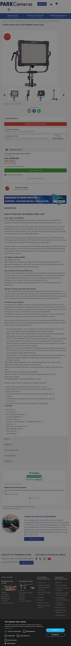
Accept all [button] (55, 630)
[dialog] (35, 632)
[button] (24, 643)
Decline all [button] (55, 634)
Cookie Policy (8, 628)
